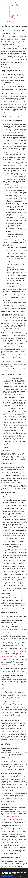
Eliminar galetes (15, 605)
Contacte (9, 21)
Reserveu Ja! (17, 21)
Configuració (17, 875)
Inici (3, 21)
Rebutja (10, 875)
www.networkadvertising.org (19, 654)
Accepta (4, 875)
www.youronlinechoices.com (8, 656)
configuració (13, 873)
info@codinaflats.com (12, 816)
